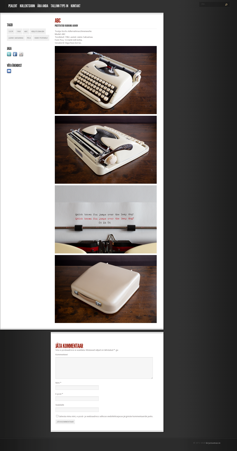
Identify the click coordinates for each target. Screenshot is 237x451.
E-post (59, 394)
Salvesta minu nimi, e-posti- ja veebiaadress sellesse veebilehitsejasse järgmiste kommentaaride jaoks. (106, 416)
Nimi (58, 383)
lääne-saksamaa (16, 38)
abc (26, 32)
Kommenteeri (61, 354)
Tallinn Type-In (59, 6)
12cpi (11, 32)
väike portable (41, 38)
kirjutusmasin (37, 32)
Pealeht (12, 6)
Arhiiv (75, 25)
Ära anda (42, 6)
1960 (19, 32)
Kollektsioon (27, 6)
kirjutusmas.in (213, 443)
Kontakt (75, 6)
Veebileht (59, 405)
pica (29, 38)
